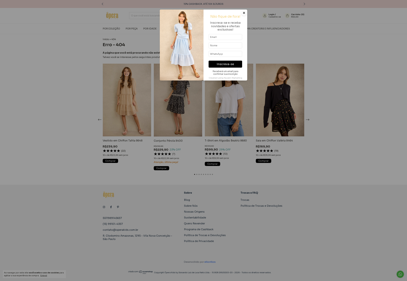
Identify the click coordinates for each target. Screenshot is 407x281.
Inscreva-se (225, 64)
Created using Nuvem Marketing (225, 78)
